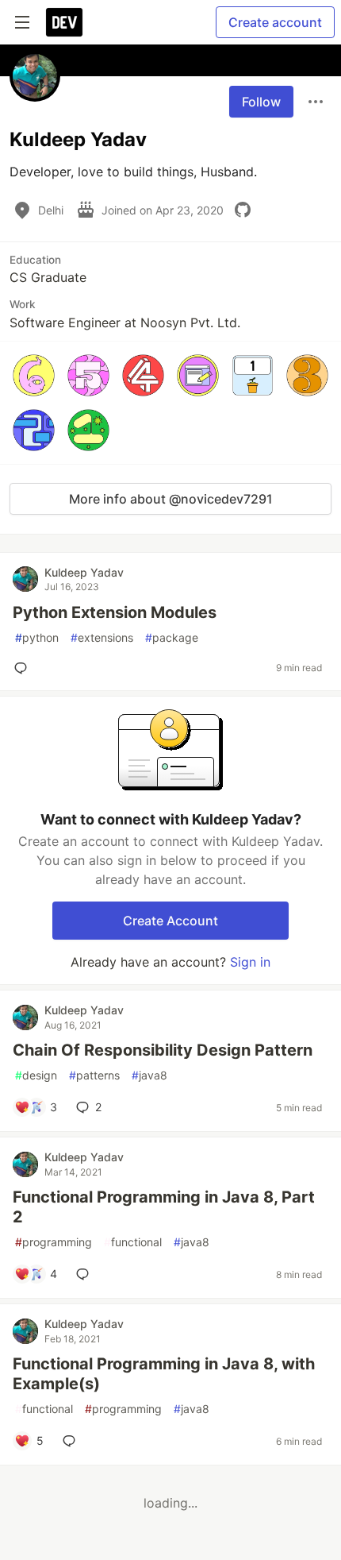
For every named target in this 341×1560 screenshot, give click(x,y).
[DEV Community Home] (64, 22)
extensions (102, 637)
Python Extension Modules (114, 612)
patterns (94, 1075)
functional (133, 1242)
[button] (34, 375)
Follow (261, 102)
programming (53, 1242)
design (36, 1075)
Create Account (170, 921)
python (37, 637)
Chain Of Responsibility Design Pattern (162, 1050)
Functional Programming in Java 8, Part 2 (164, 1206)
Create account (275, 22)
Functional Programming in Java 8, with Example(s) (164, 1373)
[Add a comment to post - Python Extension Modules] (24, 668)
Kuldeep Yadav (84, 572)
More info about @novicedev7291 (171, 499)
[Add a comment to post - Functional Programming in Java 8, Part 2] (86, 1274)
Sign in (250, 962)
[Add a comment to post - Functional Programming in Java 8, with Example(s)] (72, 1441)
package (171, 637)
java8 (149, 1075)
